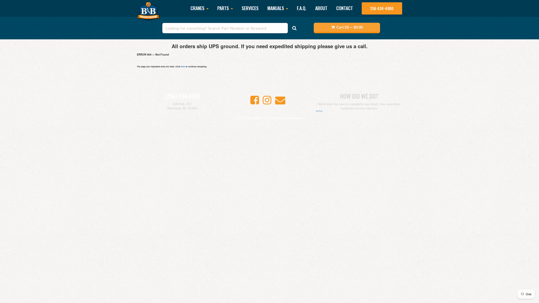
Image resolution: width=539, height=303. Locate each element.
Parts (223, 8)
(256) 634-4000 (182, 97)
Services (250, 8)
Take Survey (319, 111)
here (183, 66)
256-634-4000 (381, 8)
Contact (344, 8)
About (321, 8)
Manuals (276, 8)
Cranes (198, 8)
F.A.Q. (301, 8)
